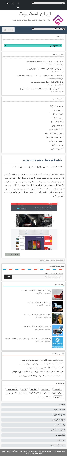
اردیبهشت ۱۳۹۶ (56, 133)
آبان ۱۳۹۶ (59, 122)
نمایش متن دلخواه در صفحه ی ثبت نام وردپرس (45, 69)
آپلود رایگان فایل (58, 420)
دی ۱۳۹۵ (59, 145)
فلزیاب (60, 368)
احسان (60, 376)
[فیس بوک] (18, 4)
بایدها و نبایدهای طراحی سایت (40, 303)
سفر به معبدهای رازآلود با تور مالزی (37, 315)
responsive (58, 389)
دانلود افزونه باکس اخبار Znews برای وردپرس (37, 376)
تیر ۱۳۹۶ (59, 126)
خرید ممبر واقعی (57, 372)
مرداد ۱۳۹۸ (58, 106)
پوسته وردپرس (45, 397)
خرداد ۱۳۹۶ (58, 130)
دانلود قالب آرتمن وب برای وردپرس (41, 368)
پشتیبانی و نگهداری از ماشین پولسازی (36, 291)
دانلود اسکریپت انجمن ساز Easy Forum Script (45, 62)
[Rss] (18, 8)
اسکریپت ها (60, 435)
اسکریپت (34, 389)
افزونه (24, 389)
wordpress (45, 389)
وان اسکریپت (59, 425)
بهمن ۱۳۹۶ (58, 118)
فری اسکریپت (59, 410)
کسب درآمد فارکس (57, 445)
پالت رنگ (61, 440)
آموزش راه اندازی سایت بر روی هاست (36, 327)
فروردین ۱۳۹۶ (57, 137)
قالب (22, 393)
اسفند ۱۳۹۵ (58, 141)
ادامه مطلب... (12, 255)
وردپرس (58, 397)
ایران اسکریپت (57, 393)
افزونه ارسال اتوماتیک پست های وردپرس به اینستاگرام (41, 89)
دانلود (45, 393)
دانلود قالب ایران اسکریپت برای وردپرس (47, 82)
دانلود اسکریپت (34, 393)
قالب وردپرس (12, 393)
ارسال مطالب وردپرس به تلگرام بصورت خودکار (30, 372)
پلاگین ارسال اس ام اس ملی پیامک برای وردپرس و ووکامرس (40, 75)
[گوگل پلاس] (13, 4)
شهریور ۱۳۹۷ (57, 114)
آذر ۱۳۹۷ (59, 110)
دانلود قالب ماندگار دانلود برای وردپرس (42, 160)
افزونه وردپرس (12, 389)
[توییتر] (8, 4)
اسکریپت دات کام (58, 430)
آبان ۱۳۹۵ (59, 149)
